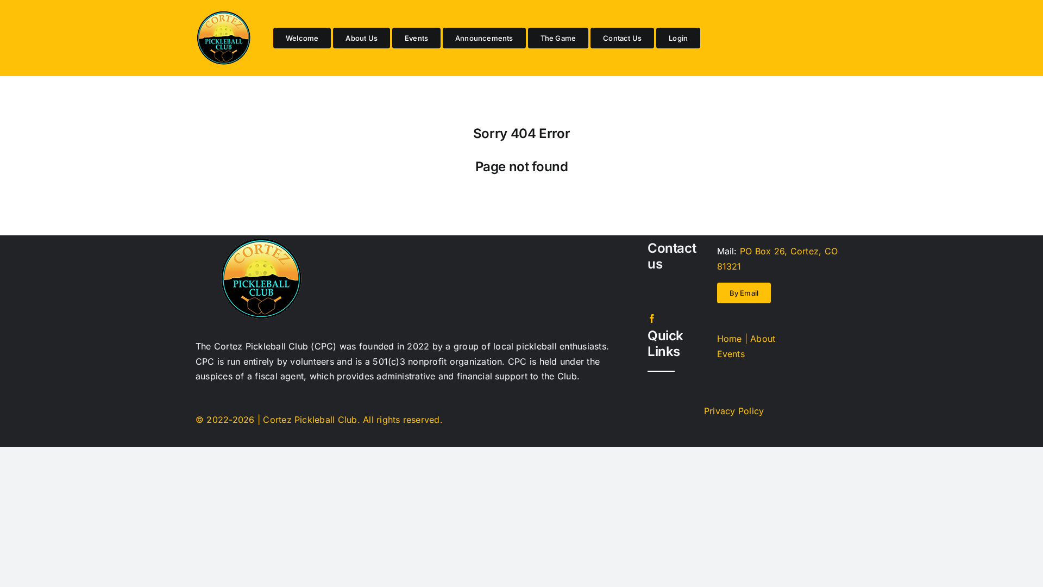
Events (731, 353)
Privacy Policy (734, 410)
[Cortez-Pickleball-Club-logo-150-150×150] (260, 242)
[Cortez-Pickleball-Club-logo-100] (224, 15)
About (762, 338)
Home (729, 338)
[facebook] (652, 318)
